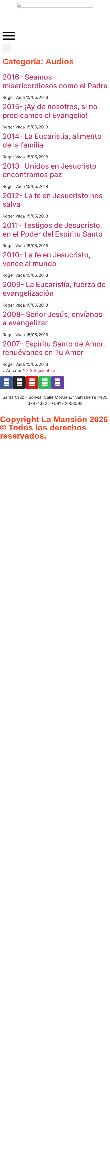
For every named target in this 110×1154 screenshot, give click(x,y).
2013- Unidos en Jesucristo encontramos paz (49, 170)
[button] (7, 48)
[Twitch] (57, 382)
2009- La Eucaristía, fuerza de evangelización (54, 289)
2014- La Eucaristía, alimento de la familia (52, 140)
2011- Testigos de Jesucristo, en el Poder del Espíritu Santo (53, 229)
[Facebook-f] (6, 382)
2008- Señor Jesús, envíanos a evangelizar (52, 318)
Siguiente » (44, 370)
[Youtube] (32, 382)
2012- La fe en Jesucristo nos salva (53, 200)
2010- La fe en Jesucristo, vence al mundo (47, 259)
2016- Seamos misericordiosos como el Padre (55, 81)
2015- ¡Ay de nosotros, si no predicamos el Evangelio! (50, 111)
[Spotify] (44, 382)
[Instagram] (19, 382)
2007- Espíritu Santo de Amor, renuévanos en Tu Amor (54, 348)
